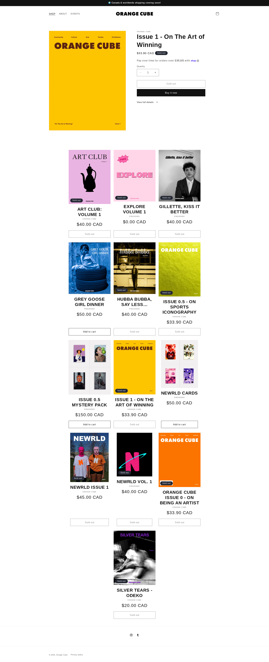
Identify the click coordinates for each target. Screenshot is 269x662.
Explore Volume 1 (134, 209)
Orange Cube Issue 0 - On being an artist (179, 497)
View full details (145, 102)
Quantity (141, 66)
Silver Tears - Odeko (134, 593)
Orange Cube (62, 655)
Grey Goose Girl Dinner (89, 302)
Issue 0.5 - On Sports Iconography (180, 307)
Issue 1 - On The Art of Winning (134, 402)
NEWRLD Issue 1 (89, 487)
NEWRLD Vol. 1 (134, 481)
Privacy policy (77, 655)
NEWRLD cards (179, 393)
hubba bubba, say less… (134, 302)
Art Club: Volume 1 (89, 212)
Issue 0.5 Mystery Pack (89, 402)
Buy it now (171, 92)
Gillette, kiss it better (179, 209)
